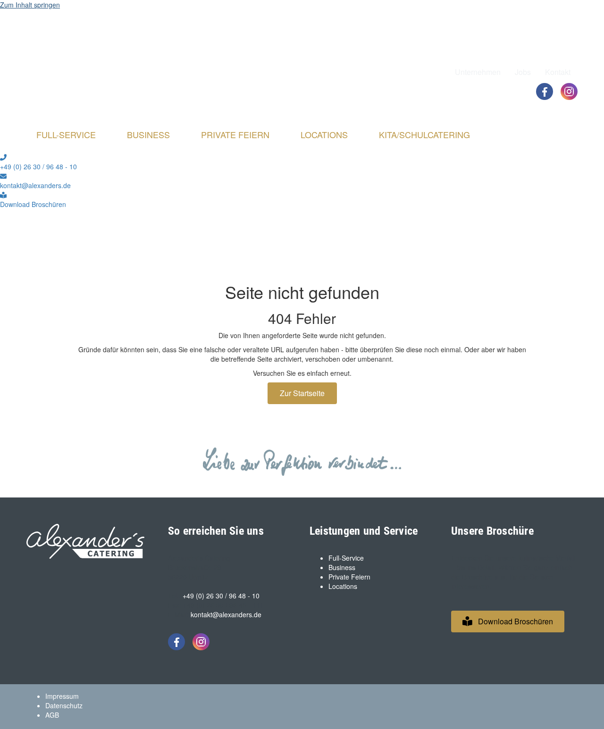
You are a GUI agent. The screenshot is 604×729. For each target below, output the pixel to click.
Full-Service (346, 558)
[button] (507, 621)
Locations (342, 586)
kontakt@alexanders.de (226, 614)
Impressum (62, 696)
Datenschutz (64, 705)
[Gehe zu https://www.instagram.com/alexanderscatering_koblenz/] (569, 91)
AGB (52, 715)
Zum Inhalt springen (30, 4)
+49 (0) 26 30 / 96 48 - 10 (221, 595)
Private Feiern (349, 576)
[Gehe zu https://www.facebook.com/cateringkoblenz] (544, 91)
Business (341, 567)
